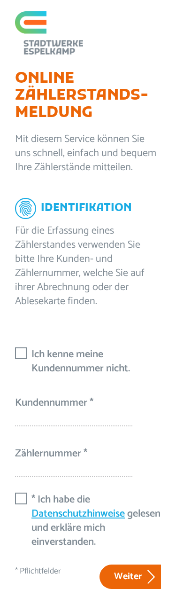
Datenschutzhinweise (78, 513)
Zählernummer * (51, 454)
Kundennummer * (54, 403)
